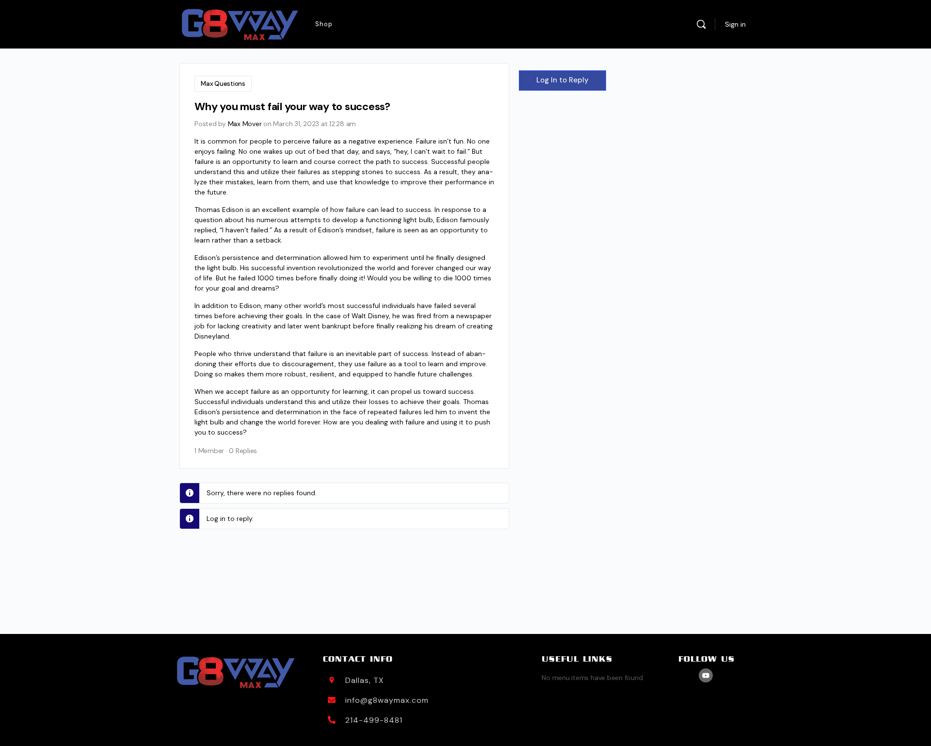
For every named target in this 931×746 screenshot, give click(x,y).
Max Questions (223, 84)
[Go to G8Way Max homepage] (240, 24)
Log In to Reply (562, 80)
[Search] (701, 24)
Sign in (735, 24)
